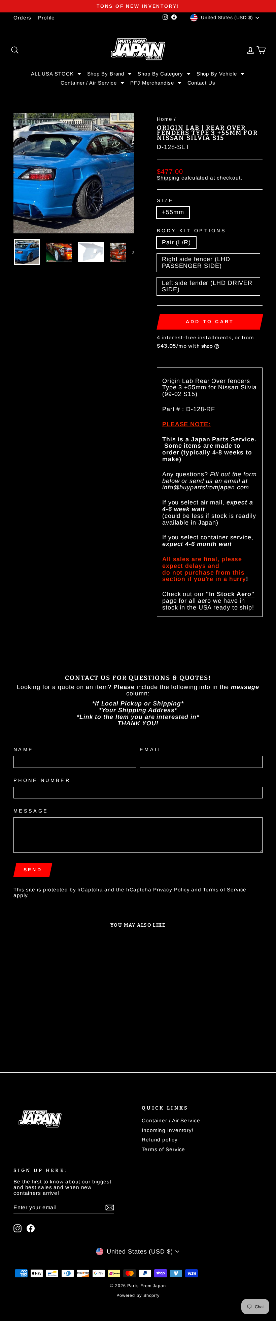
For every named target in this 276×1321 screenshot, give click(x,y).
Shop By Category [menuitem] (160, 74)
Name (23, 749)
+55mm (173, 212)
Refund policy (160, 1139)
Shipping (168, 178)
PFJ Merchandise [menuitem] (152, 83)
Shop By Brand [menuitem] (106, 74)
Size (165, 200)
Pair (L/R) (176, 242)
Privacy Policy (171, 889)
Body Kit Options (191, 230)
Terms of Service (224, 889)
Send (33, 869)
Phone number (41, 780)
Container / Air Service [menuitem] (89, 83)
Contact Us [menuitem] (201, 83)
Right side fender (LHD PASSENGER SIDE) (196, 262)
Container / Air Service (171, 1120)
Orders (22, 17)
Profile (46, 17)
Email (151, 749)
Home (164, 119)
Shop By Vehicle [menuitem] (217, 74)
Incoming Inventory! (168, 1130)
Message (30, 811)
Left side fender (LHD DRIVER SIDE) (207, 286)
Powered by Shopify (138, 1295)
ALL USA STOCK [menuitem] (52, 74)
